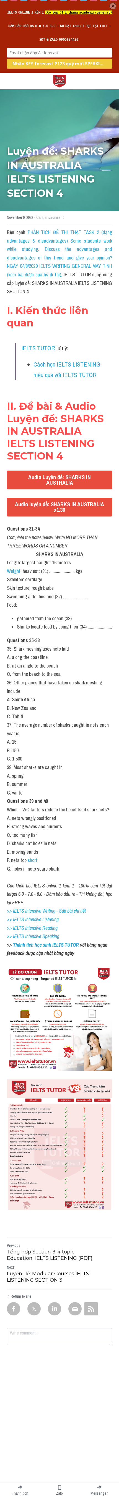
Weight (13, 571)
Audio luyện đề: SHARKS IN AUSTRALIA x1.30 (59, 506)
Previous (13, 1245)
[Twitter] (34, 1308)
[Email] (75, 1308)
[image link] (59, 80)
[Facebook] (13, 1308)
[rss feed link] (91, 1308)
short (32, 860)
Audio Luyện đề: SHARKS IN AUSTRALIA (59, 479)
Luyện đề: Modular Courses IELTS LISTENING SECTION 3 (48, 1277)
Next (10, 1267)
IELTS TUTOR (38, 348)
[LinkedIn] (54, 1308)
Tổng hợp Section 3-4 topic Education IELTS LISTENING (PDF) (49, 1255)
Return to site (21, 1296)
